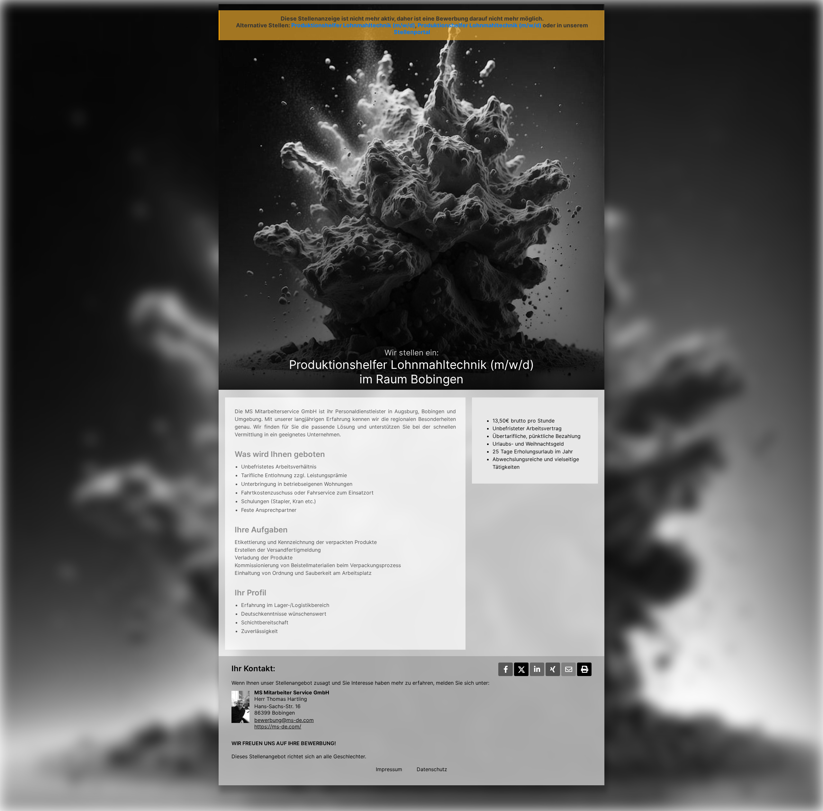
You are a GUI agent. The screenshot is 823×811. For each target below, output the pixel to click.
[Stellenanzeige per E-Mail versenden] (568, 669)
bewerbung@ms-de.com (284, 720)
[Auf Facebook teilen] (505, 669)
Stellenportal (412, 32)
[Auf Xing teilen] (553, 669)
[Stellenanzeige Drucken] (584, 669)
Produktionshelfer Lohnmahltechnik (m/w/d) (353, 25)
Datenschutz (432, 769)
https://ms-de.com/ (277, 726)
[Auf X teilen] (521, 669)
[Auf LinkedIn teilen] (537, 669)
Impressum (389, 769)
